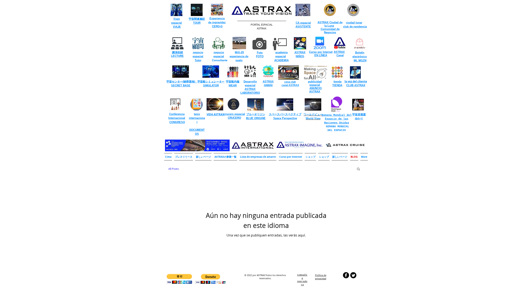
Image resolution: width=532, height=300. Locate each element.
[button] (225, 156)
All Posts (173, 169)
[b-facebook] (346, 275)
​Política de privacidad (320, 277)
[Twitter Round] (353, 275)
